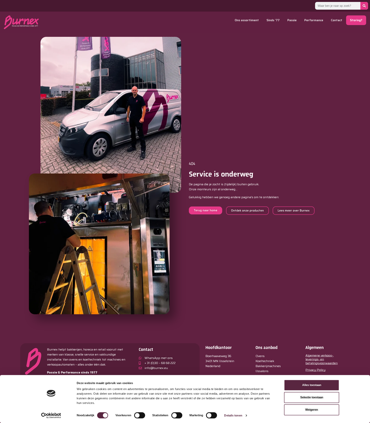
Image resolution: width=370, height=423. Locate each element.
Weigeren (311, 409)
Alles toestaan (311, 385)
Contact (336, 20)
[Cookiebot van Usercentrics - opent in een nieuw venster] (51, 415)
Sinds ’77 (273, 20)
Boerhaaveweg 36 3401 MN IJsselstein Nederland (219, 361)
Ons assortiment (247, 20)
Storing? (356, 20)
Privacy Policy (315, 369)
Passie (292, 20)
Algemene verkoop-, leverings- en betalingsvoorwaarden (321, 359)
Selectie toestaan (311, 397)
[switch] (139, 415)
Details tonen (233, 415)
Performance (313, 20)
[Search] (364, 6)
